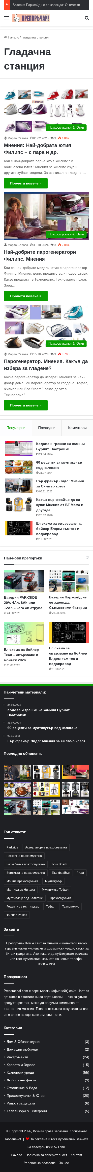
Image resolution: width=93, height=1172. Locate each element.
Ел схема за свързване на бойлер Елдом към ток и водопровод (59, 528)
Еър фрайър (61, 873)
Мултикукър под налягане (24, 898)
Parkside (12, 847)
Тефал (50, 906)
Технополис (70, 906)
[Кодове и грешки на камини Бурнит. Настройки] (18, 448)
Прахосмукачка (60, 898)
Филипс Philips (16, 915)
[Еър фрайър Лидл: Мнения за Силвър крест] (18, 485)
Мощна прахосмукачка (22, 881)
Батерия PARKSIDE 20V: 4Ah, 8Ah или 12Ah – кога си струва (23, 602)
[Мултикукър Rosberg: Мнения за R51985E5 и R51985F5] (75, 789)
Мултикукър (53, 881)
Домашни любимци (22, 1049)
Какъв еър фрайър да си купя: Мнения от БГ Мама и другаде (59, 505)
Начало (13, 37)
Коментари (77, 428)
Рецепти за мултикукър (22, 906)
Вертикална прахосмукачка (25, 873)
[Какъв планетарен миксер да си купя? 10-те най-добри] (46, 789)
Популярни (15, 428)
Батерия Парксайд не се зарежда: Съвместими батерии (68, 602)
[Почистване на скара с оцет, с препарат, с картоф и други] (75, 772)
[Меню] (6, 20)
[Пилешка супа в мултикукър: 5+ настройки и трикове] (17, 790)
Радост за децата (21, 1103)
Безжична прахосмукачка (24, 856)
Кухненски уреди (20, 1072)
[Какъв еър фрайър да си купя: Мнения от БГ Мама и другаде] (18, 504)
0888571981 (46, 964)
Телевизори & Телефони (27, 1111)
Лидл (80, 873)
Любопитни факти (21, 1080)
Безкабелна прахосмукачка (25, 864)
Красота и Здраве (21, 1065)
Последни (46, 428)
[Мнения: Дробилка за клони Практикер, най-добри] (17, 772)
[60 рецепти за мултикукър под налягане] (18, 467)
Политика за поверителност (46, 1155)
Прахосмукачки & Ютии (26, 1096)
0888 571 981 (55, 1147)
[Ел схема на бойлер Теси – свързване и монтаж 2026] (24, 633)
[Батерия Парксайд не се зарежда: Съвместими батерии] (69, 581)
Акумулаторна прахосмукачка (46, 847)
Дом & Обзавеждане (23, 1042)
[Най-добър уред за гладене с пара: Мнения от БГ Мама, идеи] (75, 807)
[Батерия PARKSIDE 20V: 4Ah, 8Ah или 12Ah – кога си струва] (24, 581)
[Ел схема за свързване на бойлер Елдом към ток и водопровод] (18, 528)
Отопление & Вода (22, 1088)
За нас (64, 1163)
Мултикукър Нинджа (20, 889)
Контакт (76, 1155)
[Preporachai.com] (31, 18)
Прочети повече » (25, 183)
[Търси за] (86, 20)
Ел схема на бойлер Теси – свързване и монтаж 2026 (21, 655)
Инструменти (17, 1057)
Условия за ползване (40, 1163)
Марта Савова (18, 138)
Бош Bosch (59, 864)
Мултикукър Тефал (55, 889)
